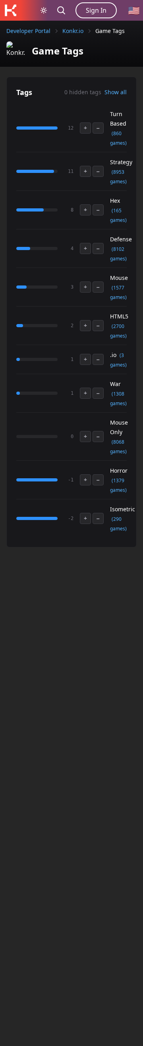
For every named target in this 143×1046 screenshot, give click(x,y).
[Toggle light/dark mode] (43, 10)
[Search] (61, 10)
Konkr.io (72, 31)
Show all (115, 92)
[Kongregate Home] (10, 10)
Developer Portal (28, 31)
